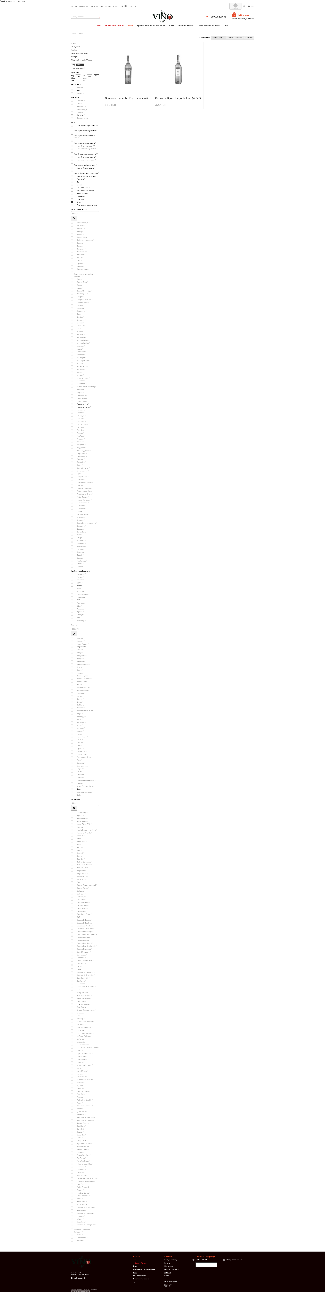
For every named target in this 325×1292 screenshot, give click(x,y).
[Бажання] (244, 6)
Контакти (108, 6)
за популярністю (218, 37)
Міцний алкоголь (186, 26)
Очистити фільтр (78, 68)
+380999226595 (217, 16)
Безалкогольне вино (209, 26)
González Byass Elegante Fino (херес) (178, 98)
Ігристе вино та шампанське (151, 26)
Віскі (171, 26)
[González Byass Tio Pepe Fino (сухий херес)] (128, 69)
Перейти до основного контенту (13, 1)
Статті (115, 6)
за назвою (249, 37)
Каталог (74, 6)
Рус (135, 6)
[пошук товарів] (98, 17)
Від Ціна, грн (73, 78)
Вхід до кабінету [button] (170, 1260)
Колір (73, 43)
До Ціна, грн (85, 78)
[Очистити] (74, 218)
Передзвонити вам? (206, 1265)
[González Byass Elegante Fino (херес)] (178, 69)
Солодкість (75, 47)
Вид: (73, 65)
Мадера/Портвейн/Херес (81, 60)
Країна (74, 50)
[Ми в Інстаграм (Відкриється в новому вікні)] (122, 6)
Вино (130, 26)
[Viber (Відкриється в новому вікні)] (125, 6)
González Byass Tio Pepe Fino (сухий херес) (131, 98)
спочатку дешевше (235, 37)
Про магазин (83, 6)
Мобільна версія (79, 1278)
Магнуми (74, 57)
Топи (225, 26)
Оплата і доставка (96, 6)
